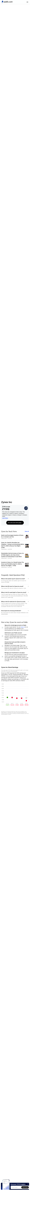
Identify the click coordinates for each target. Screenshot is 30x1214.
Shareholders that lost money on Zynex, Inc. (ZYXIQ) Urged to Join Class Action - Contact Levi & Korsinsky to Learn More (12, 555)
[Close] (28, 1184)
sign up (23, 627)
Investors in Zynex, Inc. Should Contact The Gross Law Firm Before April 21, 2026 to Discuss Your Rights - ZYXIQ (12, 564)
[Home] (7, 2)
